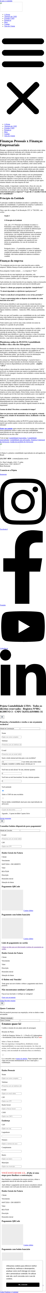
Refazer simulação (6, 1018)
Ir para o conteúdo (6, 1)
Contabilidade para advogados (20, 440)
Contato (7, 24)
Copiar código (28, 910)
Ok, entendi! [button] (22, 1285)
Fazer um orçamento (9, 997)
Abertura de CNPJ (10, 16)
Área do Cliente (9, 26)
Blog (6, 22)
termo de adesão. (21, 1059)
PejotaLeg (7, 20)
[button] (23, 75)
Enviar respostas (5, 818)
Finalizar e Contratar (11, 1292)
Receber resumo (9, 1001)
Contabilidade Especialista (17, 438)
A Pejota (7, 15)
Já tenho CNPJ (9, 18)
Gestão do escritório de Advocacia (21, 442)
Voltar (2, 1001)
